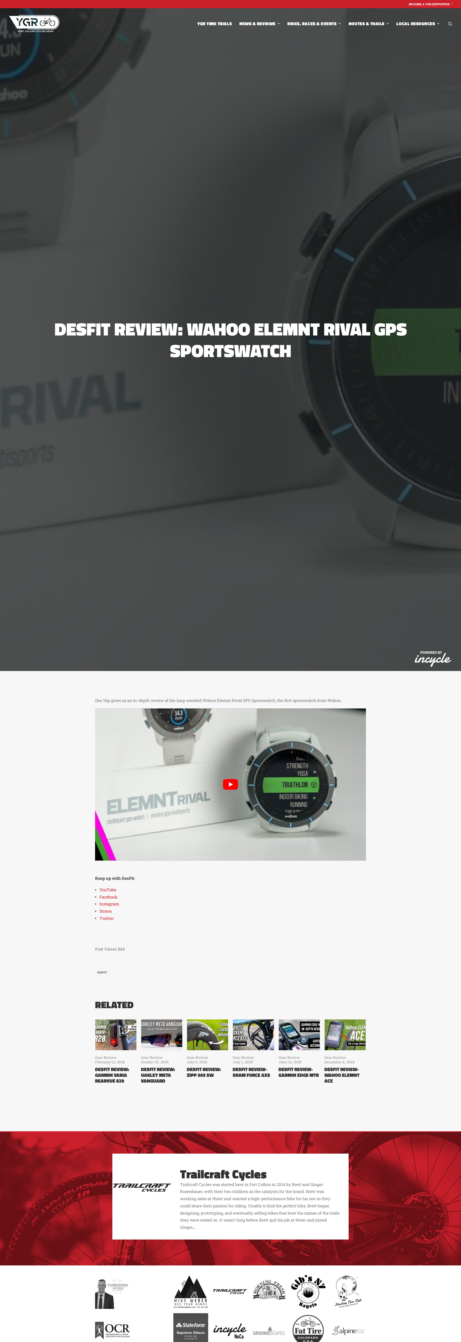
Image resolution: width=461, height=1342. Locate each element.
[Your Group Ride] (34, 24)
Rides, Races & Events (311, 23)
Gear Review (105, 1057)
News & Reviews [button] (257, 23)
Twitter (106, 918)
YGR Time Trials (214, 23)
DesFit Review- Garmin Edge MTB (299, 1072)
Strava (105, 911)
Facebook (108, 897)
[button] (450, 23)
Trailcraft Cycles (223, 1174)
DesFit (102, 972)
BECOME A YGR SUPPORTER (429, 4)
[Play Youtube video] (230, 784)
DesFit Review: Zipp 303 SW (204, 1072)
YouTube (107, 890)
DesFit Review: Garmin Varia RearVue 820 (112, 1075)
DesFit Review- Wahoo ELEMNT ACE (341, 1075)
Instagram (109, 904)
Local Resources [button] (415, 23)
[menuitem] (430, 4)
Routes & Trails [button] (366, 23)
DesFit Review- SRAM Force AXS (251, 1072)
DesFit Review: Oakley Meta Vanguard (158, 1075)
